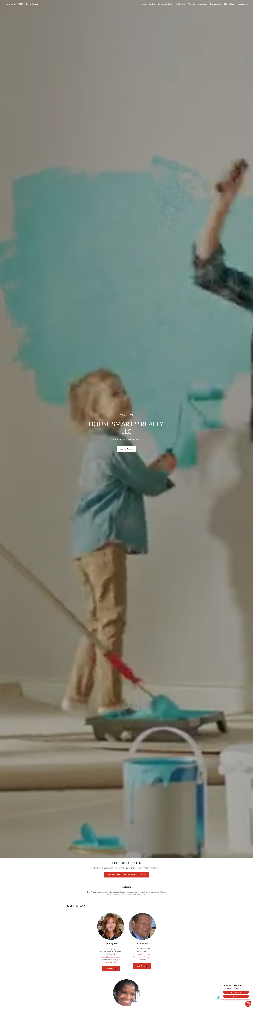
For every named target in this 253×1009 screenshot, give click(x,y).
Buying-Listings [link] (165, 4)
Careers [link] (191, 4)
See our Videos (126, 449)
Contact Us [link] (243, 4)
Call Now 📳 (110, 969)
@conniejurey (111, 962)
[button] (248, 1004)
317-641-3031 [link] (126, 415)
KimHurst (142, 959)
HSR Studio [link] (180, 4)
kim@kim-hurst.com (142, 954)
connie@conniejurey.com (110, 957)
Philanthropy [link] (229, 4)
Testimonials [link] (215, 4)
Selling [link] (152, 4)
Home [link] (143, 4)
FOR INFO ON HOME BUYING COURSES (126, 875)
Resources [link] (202, 4)
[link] (22, 4)
